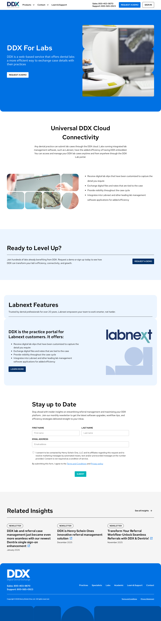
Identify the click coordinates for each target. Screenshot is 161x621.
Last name (87, 428)
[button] (28, 5)
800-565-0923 (108, 6)
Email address (40, 439)
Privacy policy (97, 463)
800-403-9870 (105, 3)
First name (38, 428)
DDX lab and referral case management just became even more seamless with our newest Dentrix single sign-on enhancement (29, 538)
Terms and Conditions (77, 463)
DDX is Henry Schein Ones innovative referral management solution (79, 534)
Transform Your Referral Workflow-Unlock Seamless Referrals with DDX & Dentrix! (128, 534)
